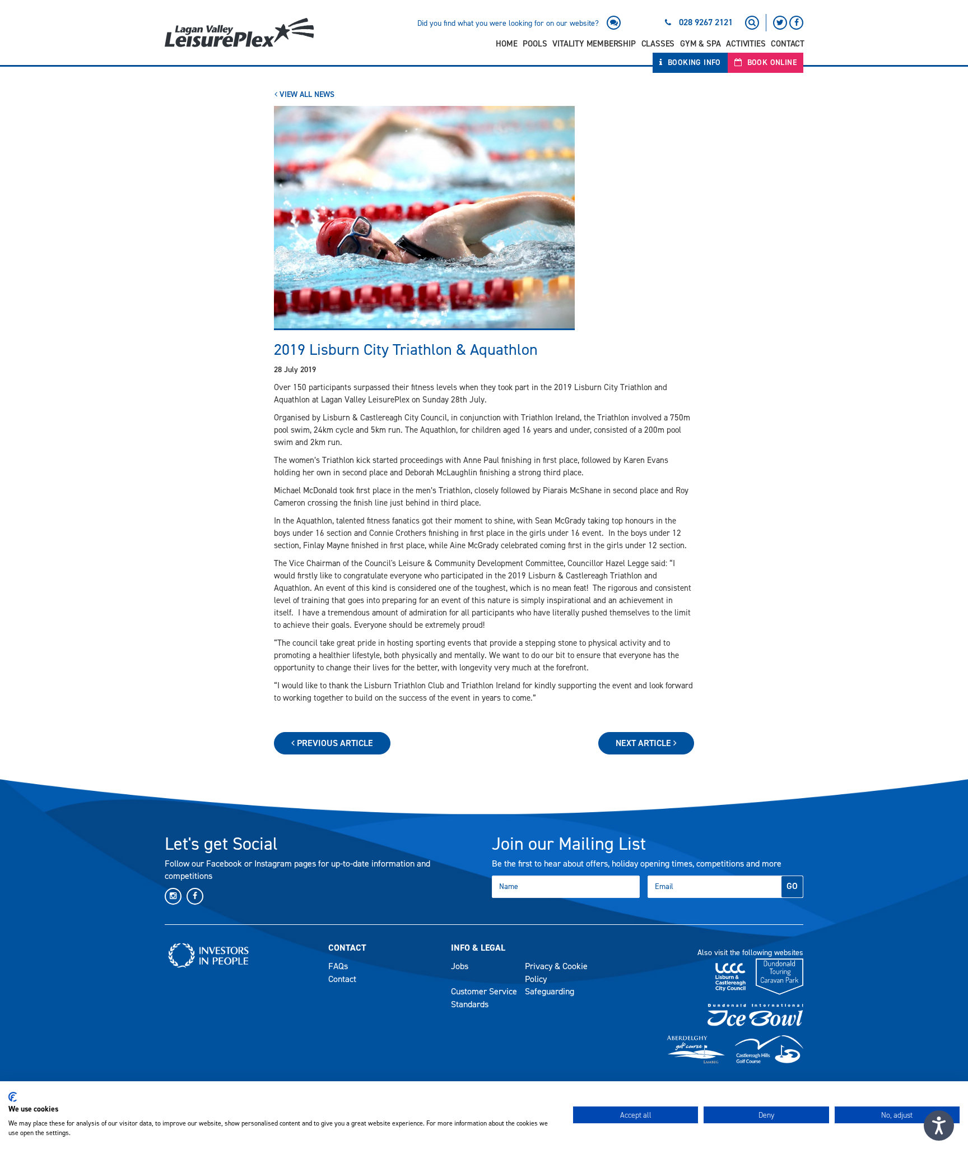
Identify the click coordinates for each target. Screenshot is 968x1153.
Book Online (770, 62)
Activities (745, 43)
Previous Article (334, 743)
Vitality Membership (593, 43)
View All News (305, 94)
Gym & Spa (700, 43)
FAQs (338, 966)
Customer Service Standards (484, 997)
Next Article (644, 743)
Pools (535, 43)
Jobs (459, 966)
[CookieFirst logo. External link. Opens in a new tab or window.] (12, 1097)
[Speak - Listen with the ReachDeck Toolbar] (939, 1125)
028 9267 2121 (706, 22)
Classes (658, 43)
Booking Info (693, 62)
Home (506, 43)
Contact (787, 43)
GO (792, 886)
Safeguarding (549, 991)
